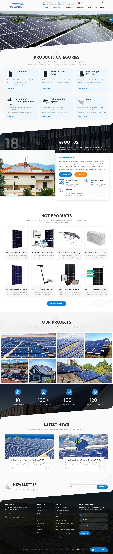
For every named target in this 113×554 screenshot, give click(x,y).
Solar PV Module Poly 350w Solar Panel (17, 289)
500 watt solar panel (61, 514)
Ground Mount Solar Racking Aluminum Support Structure (70, 253)
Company (69, 8)
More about (65, 174)
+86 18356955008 (51, 4)
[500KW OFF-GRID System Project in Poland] (98, 345)
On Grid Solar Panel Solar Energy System (43, 253)
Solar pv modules (60, 520)
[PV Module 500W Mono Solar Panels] (16, 238)
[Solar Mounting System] (56, 108)
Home (47, 8)
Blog (38, 527)
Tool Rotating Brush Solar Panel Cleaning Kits (43, 289)
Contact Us (99, 8)
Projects (80, 8)
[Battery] (91, 108)
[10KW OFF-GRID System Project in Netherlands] (84, 371)
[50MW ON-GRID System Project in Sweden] (70, 345)
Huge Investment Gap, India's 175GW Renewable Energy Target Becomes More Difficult (83, 460)
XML (38, 533)
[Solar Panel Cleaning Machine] (21, 108)
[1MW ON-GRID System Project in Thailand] (14, 371)
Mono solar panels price (62, 511)
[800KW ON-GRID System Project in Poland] (42, 371)
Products (57, 8)
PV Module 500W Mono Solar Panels (17, 253)
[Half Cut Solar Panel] (56, 80)
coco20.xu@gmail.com (68, 4)
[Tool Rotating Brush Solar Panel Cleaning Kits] (43, 275)
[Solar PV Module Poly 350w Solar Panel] (16, 275)
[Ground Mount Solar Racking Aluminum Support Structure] (69, 238)
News (90, 8)
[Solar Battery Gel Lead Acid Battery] (96, 238)
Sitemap (39, 530)
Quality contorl (71, 180)
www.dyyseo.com (62, 549)
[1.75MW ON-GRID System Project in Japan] (28, 345)
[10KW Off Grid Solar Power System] (69, 275)
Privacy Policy (71, 549)
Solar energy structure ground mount (64, 534)
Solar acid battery (60, 538)
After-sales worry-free (99, 180)
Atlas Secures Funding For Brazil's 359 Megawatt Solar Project (29, 460)
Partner (69, 190)
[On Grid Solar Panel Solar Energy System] (43, 238)
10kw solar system (60, 527)
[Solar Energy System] (91, 80)
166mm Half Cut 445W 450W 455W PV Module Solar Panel (96, 289)
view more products (56, 304)
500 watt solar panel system (64, 517)
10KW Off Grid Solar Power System (70, 289)
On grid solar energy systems (64, 523)
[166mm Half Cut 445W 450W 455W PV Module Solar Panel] (96, 275)
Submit (83, 533)
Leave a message (100, 549)
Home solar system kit (62, 507)
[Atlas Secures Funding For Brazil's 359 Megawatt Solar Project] (29, 446)
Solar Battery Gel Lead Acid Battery (96, 253)
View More (15, 468)
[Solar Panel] (21, 80)
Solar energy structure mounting (65, 530)
